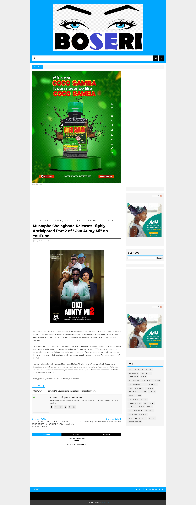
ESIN (130, 388)
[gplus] (140, 489)
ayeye (143, 377)
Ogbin (149, 407)
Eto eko (139, 388)
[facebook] (134, 489)
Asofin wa (133, 377)
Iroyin (152, 392)
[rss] (153, 489)
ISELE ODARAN (135, 395)
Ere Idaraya (151, 384)
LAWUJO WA (149, 403)
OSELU (152, 418)
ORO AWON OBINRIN (137, 418)
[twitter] (136, 489)
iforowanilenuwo (137, 392)
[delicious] (162, 489)
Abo (130, 369)
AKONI (149, 369)
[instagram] (159, 489)
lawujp (132, 407)
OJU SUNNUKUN (135, 410)
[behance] (156, 489)
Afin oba (139, 369)
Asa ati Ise (146, 373)
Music (141, 407)
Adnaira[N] (156, 196)
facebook (106, 434)
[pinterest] (143, 489)
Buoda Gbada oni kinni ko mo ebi (144, 380)
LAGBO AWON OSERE (138, 399)
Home (35, 221)
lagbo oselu (135, 403)
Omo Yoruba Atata (138, 414)
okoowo (149, 410)
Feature (149, 388)
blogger (46, 434)
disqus (76, 434)
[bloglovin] (146, 489)
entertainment (136, 384)
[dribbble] (150, 489)
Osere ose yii (135, 422)
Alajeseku (133, 373)
